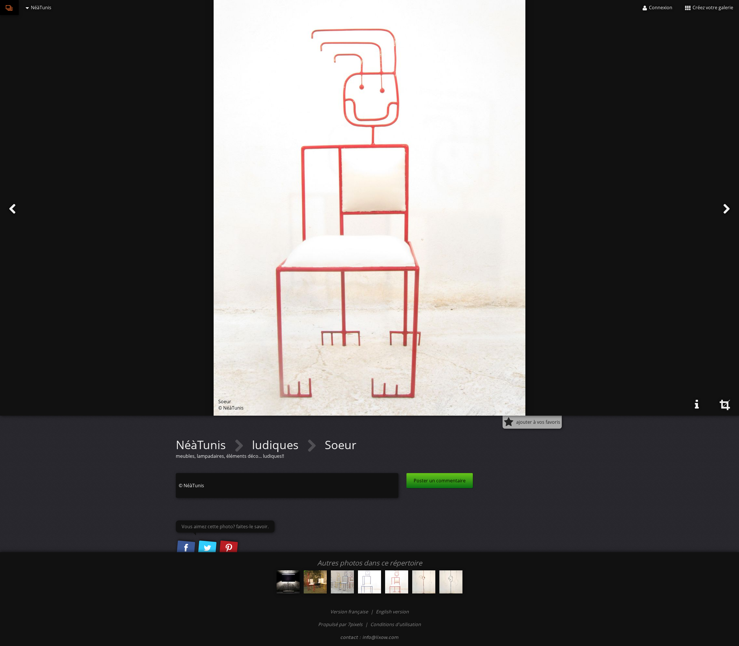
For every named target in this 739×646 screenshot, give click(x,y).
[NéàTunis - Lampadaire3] (288, 581)
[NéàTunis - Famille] (342, 581)
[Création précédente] (12, 209)
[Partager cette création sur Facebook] (186, 548)
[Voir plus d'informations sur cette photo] (696, 404)
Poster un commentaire (440, 480)
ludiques (276, 445)
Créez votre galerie (712, 7)
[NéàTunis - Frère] (369, 581)
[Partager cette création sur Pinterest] (228, 548)
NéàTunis (202, 445)
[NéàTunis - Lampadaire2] (423, 581)
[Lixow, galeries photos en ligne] (9, 7)
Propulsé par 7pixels (340, 624)
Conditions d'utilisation (395, 624)
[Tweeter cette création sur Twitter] (207, 548)
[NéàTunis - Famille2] (315, 581)
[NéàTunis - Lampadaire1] (450, 581)
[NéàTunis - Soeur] (396, 581)
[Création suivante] (726, 209)
